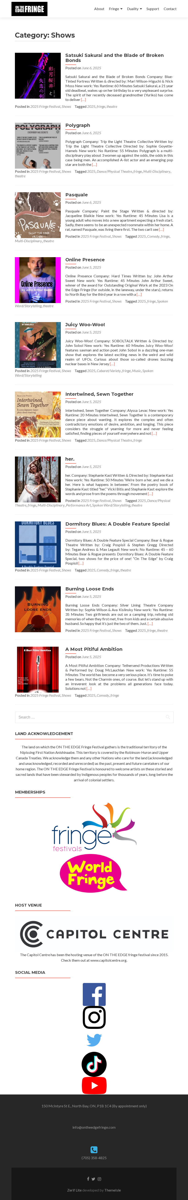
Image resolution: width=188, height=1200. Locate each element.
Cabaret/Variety (109, 370)
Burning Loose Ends (89, 589)
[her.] (38, 479)
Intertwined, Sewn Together (99, 394)
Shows (66, 106)
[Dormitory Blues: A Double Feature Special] (38, 544)
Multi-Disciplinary (156, 171)
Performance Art (78, 505)
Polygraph (77, 125)
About (99, 8)
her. (70, 459)
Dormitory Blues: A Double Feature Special (117, 524)
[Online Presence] (38, 279)
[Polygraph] (38, 145)
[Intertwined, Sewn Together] (38, 414)
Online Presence (85, 259)
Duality (132, 8)
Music (136, 370)
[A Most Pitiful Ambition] (38, 669)
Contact (170, 8)
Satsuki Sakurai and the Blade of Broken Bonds (114, 58)
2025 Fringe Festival (45, 106)
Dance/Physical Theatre (114, 171)
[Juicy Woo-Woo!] (38, 344)
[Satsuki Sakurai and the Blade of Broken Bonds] (38, 75)
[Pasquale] (38, 214)
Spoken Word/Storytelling (111, 505)
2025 (91, 106)
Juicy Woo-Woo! (85, 324)
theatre (112, 106)
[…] (83, 99)
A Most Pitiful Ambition (93, 649)
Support (153, 8)
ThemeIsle (112, 1190)
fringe (101, 106)
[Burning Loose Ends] (38, 609)
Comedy (153, 236)
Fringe (114, 8)
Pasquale (76, 195)
